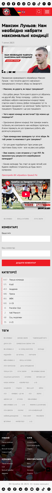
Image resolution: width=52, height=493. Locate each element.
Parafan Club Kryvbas (38, 405)
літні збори (38, 219)
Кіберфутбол (24, 382)
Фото (29, 463)
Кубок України (9, 382)
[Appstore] (3, 3)
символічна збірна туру (25, 344)
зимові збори (22, 338)
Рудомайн (7, 355)
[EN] (23, 12)
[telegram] (18, 3)
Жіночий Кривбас (7, 449)
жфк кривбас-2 (9, 360)
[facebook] (13, 3)
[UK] (19, 12)
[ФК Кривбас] (6, 11)
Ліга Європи (8, 410)
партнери (32, 355)
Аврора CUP (8, 399)
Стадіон (29, 449)
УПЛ (5, 394)
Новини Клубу (6, 452)
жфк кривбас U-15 (10, 405)
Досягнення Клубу (33, 445)
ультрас (20, 410)
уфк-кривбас (32, 399)
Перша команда (7, 442)
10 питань (20, 355)
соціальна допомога (12, 377)
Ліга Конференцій (35, 410)
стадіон (19, 388)
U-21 (3, 445)
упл (30, 394)
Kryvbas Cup (40, 377)
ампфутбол (20, 421)
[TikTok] (39, 3)
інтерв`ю (28, 377)
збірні (39, 394)
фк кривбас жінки (38, 371)
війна (41, 388)
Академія (7, 388)
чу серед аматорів (26, 349)
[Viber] (34, 3)
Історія (20, 399)
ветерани (7, 421)
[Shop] (49, 3)
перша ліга (8, 371)
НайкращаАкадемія (11, 416)
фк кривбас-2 (9, 349)
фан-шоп (30, 388)
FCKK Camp (27, 416)
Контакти (30, 470)
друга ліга (7, 344)
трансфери (40, 416)
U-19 (35, 382)
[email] (44, 3)
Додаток (30, 473)
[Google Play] (8, 3)
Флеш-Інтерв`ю (23, 219)
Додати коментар (26, 263)
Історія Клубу (31, 442)
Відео (29, 467)
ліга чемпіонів (9, 366)
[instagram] (23, 3)
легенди (41, 349)
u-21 (30, 421)
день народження (27, 366)
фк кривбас (8, 219)
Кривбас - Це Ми (18, 394)
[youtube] (28, 3)
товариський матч (40, 338)
